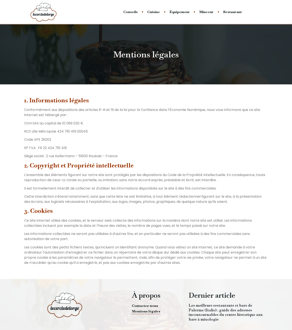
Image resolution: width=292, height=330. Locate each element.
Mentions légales (146, 311)
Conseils (130, 12)
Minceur (206, 12)
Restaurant (232, 12)
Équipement (180, 12)
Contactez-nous (145, 305)
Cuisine (153, 12)
